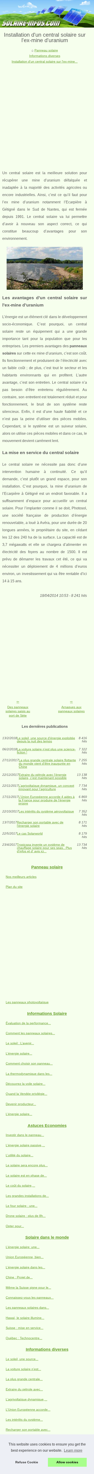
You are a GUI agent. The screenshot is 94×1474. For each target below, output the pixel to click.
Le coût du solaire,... (20, 1185)
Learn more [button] (73, 1450)
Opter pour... (15, 1226)
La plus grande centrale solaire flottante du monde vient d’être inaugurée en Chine (47, 763)
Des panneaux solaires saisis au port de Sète (17, 711)
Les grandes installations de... (27, 1196)
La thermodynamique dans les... (29, 1073)
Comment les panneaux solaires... (30, 1033)
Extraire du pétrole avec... (24, 1389)
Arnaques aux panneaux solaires (71, 709)
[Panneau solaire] (47, 14)
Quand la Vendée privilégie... (26, 1094)
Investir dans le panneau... (25, 1135)
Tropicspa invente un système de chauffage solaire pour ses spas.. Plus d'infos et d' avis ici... (44, 848)
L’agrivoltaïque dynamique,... (26, 1399)
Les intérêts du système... (24, 1419)
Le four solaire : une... (21, 1206)
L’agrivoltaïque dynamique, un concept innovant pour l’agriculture (46, 787)
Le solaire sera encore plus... (27, 1165)
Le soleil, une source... (22, 1359)
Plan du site (14, 887)
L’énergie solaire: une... (22, 1247)
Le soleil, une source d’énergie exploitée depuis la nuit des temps (46, 739)
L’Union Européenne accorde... (28, 1409)
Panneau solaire (46, 50)
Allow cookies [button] (67, 1462)
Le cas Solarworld (30, 833)
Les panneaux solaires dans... (27, 1307)
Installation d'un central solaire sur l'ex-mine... (45, 61)
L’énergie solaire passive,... (25, 1145)
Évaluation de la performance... (28, 1023)
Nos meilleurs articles (21, 877)
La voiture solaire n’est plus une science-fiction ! (46, 751)
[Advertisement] (47, 113)
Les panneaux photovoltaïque (27, 1002)
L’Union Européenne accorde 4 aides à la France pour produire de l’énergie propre (46, 800)
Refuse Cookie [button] (26, 1462)
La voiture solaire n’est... (23, 1369)
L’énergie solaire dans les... (25, 1267)
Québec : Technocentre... (24, 1338)
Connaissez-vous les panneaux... (30, 1297)
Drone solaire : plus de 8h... (26, 1216)
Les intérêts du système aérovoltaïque (46, 811)
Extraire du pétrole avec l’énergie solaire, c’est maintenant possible (43, 776)
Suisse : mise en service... (24, 1328)
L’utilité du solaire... (19, 1155)
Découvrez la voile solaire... (25, 1084)
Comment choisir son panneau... (29, 1063)
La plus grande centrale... (24, 1379)
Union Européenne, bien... (25, 1257)
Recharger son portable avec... (28, 1429)
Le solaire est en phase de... (26, 1175)
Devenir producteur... (21, 1104)
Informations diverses (44, 56)
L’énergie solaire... (19, 1053)
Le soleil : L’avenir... (20, 1043)
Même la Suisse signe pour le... (28, 1287)
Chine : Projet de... (19, 1277)
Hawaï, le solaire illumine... (25, 1318)
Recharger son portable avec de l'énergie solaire (40, 824)
